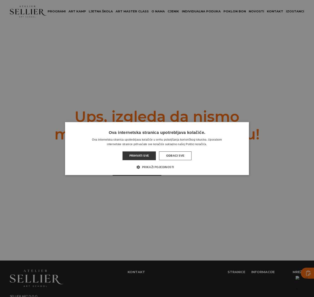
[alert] (157, 148)
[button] (157, 167)
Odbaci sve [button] (175, 155)
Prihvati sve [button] (139, 155)
